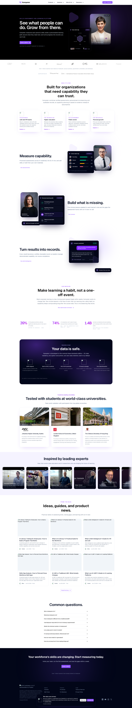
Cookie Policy (48, 701)
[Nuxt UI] (25, 2)
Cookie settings (47, 703)
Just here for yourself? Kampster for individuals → (32, 46)
